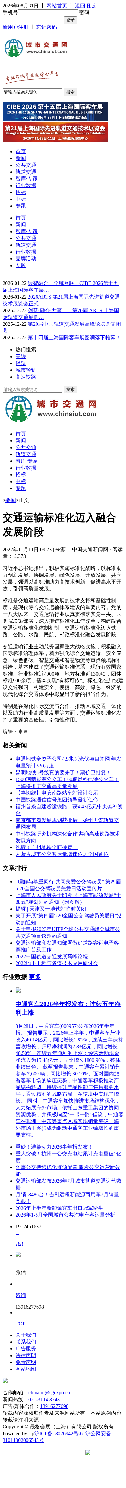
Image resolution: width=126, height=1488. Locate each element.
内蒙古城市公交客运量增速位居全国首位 (62, 854)
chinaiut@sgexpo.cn (49, 1392)
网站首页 (57, 5)
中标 (21, 199)
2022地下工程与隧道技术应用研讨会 (57, 963)
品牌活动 (26, 258)
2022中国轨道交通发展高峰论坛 (52, 956)
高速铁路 (26, 377)
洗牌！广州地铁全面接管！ (47, 847)
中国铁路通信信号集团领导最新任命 (57, 799)
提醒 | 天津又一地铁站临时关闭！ (53, 909)
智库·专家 (27, 178)
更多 (35, 976)
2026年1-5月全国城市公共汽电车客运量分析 (65, 1215)
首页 (21, 151)
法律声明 (26, 1355)
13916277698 (54, 1406)
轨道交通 (26, 172)
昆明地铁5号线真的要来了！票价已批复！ (63, 772)
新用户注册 (15, 27)
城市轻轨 (26, 370)
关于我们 (26, 1335)
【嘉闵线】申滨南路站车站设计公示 (57, 793)
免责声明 (26, 1362)
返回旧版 (85, 5)
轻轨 (21, 363)
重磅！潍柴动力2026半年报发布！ (54, 1147)
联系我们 (26, 1342)
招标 (21, 192)
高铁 (21, 356)
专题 (21, 206)
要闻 (10, 500)
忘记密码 (46, 27)
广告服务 (26, 1348)
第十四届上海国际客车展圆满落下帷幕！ (74, 337)
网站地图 (26, 1369)
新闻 (21, 158)
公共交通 (26, 165)
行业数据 (26, 185)
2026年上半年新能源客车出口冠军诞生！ (62, 1208)
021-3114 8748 (44, 1399)
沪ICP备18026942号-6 (58, 1433)
